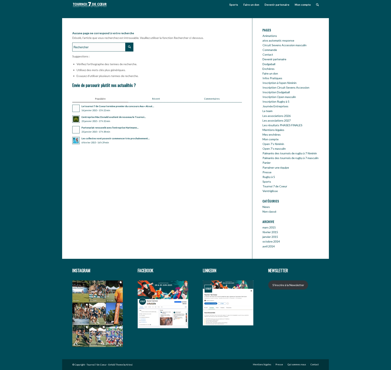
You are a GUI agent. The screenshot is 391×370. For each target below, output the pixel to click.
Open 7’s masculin (274, 148)
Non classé (269, 211)
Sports (266, 181)
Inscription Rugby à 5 (275, 101)
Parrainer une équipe (275, 167)
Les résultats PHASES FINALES (282, 125)
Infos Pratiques (272, 78)
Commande (269, 50)
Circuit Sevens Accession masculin (284, 45)
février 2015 (270, 232)
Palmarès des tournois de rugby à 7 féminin (289, 153)
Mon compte (270, 139)
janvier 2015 (270, 236)
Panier (266, 162)
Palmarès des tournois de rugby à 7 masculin (290, 158)
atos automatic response (278, 40)
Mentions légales (273, 130)
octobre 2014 (271, 241)
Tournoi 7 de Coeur (274, 186)
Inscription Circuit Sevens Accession (285, 87)
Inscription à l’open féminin (279, 83)
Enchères (268, 68)
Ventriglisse (270, 191)
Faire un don (270, 73)
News (266, 207)
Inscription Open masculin (279, 97)
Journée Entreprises (275, 106)
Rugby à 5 (268, 177)
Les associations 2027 (276, 120)
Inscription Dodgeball (276, 92)
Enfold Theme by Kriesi (120, 364)
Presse (266, 172)
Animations (269, 35)
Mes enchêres (271, 134)
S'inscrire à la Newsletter (288, 285)
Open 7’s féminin (273, 144)
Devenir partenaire (274, 59)
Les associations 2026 (276, 115)
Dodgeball (268, 64)
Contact (267, 54)
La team (267, 111)
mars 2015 (269, 227)
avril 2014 (268, 246)
